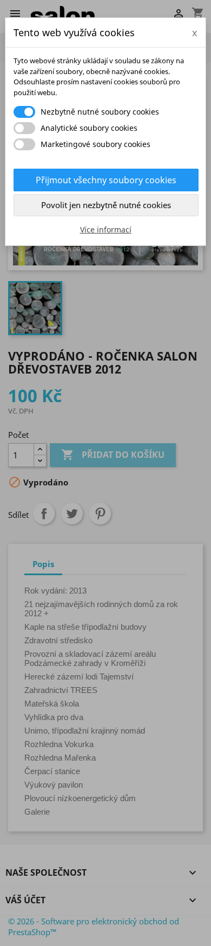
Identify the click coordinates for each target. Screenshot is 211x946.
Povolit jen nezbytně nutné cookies (106, 204)
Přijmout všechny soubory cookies (106, 180)
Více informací (105, 229)
